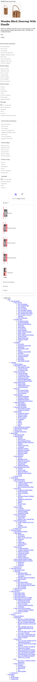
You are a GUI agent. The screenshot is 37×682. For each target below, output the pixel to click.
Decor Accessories (23, 493)
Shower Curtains (22, 462)
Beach (19, 350)
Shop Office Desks (19, 593)
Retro (19, 425)
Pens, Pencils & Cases (24, 602)
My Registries (15, 677)
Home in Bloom (22, 330)
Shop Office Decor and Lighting (23, 597)
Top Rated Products (23, 322)
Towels (20, 457)
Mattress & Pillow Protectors (25, 442)
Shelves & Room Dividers (25, 381)
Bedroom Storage (22, 453)
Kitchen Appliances (23, 557)
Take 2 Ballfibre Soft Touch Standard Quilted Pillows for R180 (25, 628)
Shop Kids (17, 571)
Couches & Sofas (22, 368)
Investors (3, 89)
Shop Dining (17, 533)
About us (3, 87)
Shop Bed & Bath (19, 434)
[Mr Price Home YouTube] (19, 194)
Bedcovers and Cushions (24, 473)
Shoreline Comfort (23, 339)
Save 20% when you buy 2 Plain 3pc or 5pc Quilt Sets (27, 632)
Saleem (20, 422)
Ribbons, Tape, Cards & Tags (26, 519)
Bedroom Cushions (23, 448)
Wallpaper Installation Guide (7, 54)
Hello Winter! (21, 327)
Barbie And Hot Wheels (24, 324)
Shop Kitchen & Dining (20, 531)
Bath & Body (21, 464)
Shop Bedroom (18, 394)
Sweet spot (21, 325)
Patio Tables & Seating (24, 408)
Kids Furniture (22, 579)
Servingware (21, 536)
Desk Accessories (22, 603)
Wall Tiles (20, 353)
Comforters (21, 447)
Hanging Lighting (23, 511)
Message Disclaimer (5, 99)
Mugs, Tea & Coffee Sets (25, 537)
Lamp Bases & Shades (24, 510)
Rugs (19, 524)
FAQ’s (2, 111)
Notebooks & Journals (24, 600)
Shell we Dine (22, 333)
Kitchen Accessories (23, 551)
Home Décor (14, 477)
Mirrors (20, 502)
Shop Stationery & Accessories (22, 599)
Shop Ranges (18, 411)
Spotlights (17, 342)
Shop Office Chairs (19, 594)
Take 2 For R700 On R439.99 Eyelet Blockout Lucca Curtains (26, 653)
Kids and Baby (22, 671)
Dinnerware (21, 534)
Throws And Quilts (23, 445)
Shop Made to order (23, 348)
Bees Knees (21, 359)
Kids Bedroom (22, 404)
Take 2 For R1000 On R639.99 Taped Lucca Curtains (26, 647)
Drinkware (21, 539)
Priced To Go (18, 430)
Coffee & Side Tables (24, 376)
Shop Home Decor (19, 479)
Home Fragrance (22, 527)
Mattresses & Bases (23, 398)
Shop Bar (17, 388)
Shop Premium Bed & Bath (21, 467)
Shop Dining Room (19, 382)
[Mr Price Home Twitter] (16, 195)
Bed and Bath (21, 666)
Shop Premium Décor (20, 520)
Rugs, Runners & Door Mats (26, 487)
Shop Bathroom (18, 456)
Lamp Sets (21, 508)
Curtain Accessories (23, 485)
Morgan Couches (22, 414)
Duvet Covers (21, 439)
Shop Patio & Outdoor (20, 407)
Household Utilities (23, 513)
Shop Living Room (19, 371)
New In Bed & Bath (23, 305)
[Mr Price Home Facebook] (14, 194)
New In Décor (22, 307)
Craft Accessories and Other (25, 605)
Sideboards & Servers (24, 385)
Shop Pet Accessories (20, 588)
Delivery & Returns (5, 107)
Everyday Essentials (23, 355)
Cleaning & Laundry (23, 553)
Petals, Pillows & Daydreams (26, 335)
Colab (19, 341)
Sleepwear (21, 454)
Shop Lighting (18, 507)
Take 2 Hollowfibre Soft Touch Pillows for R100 (26, 636)
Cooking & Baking (23, 548)
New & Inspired (15, 301)
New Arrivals (18, 302)
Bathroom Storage (23, 465)
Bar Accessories (22, 393)
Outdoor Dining (22, 544)
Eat (15, 659)
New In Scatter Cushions (24, 310)
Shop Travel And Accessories (22, 608)
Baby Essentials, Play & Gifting (26, 585)
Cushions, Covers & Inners (25, 482)
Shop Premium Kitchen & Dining (23, 560)
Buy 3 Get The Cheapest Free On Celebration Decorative (27, 641)
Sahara (20, 421)
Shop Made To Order (20, 365)
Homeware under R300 (24, 345)
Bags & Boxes (22, 516)
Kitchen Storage (22, 554)
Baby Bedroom (22, 405)
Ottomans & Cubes (23, 378)
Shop (9, 299)
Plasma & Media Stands (24, 379)
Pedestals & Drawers (23, 399)
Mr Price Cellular (5, 77)
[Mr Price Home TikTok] (22, 194)
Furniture (13, 362)
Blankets (20, 444)
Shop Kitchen (18, 547)
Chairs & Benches (23, 387)
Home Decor (18, 639)
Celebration (21, 606)
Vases (19, 494)
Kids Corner (3, 57)
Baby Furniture (22, 587)
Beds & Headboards (23, 396)
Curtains (20, 525)
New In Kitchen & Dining (25, 312)
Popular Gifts (14, 679)
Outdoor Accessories (23, 410)
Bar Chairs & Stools (23, 391)
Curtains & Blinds (23, 484)
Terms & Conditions (5, 63)
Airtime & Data (4, 75)
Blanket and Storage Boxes (25, 401)
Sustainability (4, 91)
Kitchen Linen (22, 556)
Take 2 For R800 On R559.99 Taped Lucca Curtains (26, 656)
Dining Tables (22, 384)
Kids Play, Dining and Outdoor (26, 577)
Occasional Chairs (23, 370)
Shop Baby (17, 580)
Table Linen (21, 542)
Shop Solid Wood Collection (22, 427)
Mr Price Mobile (5, 79)
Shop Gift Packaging (20, 514)
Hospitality (21, 358)
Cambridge (21, 419)
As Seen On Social (23, 321)
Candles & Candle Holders (25, 490)
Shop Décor (17, 488)
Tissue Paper (21, 517)
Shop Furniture (18, 364)
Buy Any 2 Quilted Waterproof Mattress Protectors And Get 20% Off (27, 623)
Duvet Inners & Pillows (24, 441)
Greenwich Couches (23, 413)
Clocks (20, 505)
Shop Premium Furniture (21, 428)
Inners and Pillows (23, 471)
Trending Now (18, 319)
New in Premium (22, 318)
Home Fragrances (23, 491)
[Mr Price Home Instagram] (17, 194)
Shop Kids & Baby (19, 402)
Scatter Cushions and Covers (26, 522)
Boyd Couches (22, 418)
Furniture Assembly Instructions (8, 115)
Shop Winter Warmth (23, 361)
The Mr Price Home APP (7, 52)
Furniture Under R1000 (24, 351)
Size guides (3, 109)
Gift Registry (14, 673)
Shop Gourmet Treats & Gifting (23, 559)
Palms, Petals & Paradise (24, 332)
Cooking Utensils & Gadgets (26, 550)
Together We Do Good (6, 61)
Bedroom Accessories (24, 450)
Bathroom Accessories (24, 461)
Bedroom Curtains (23, 451)
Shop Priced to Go (19, 663)
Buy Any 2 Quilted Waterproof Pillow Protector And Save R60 (26, 619)
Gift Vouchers (4, 50)
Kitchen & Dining (16, 530)
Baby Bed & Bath (23, 582)
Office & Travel (15, 591)
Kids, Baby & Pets (16, 568)
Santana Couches (22, 416)
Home (12, 676)
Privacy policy (4, 97)
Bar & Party (21, 545)
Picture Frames (22, 504)
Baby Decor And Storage (25, 583)
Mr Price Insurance (5, 81)
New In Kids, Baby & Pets (25, 313)
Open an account (5, 68)
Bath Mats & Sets (22, 459)
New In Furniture (22, 304)
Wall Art (20, 500)
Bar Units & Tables (23, 390)
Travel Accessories (23, 611)
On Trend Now (22, 328)
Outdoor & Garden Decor (25, 499)
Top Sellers (21, 344)
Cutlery (20, 540)
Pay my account (4, 73)
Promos (13, 614)
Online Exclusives (23, 356)
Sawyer (20, 424)
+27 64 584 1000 (6, 105)
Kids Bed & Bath (22, 573)
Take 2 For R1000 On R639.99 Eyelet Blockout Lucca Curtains (26, 650)
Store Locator (4, 48)
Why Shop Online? (5, 46)
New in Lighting (22, 308)
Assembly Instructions (20, 431)
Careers (2, 93)
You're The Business (5, 59)
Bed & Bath (14, 433)
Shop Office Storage (20, 596)
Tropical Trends (22, 336)
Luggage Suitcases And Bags (26, 610)
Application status (5, 71)
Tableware (21, 563)
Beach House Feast (23, 338)
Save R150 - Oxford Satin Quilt (26, 634)
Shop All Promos (19, 616)
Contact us (3, 113)
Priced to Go (17, 613)
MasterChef (21, 347)
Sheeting (20, 438)
